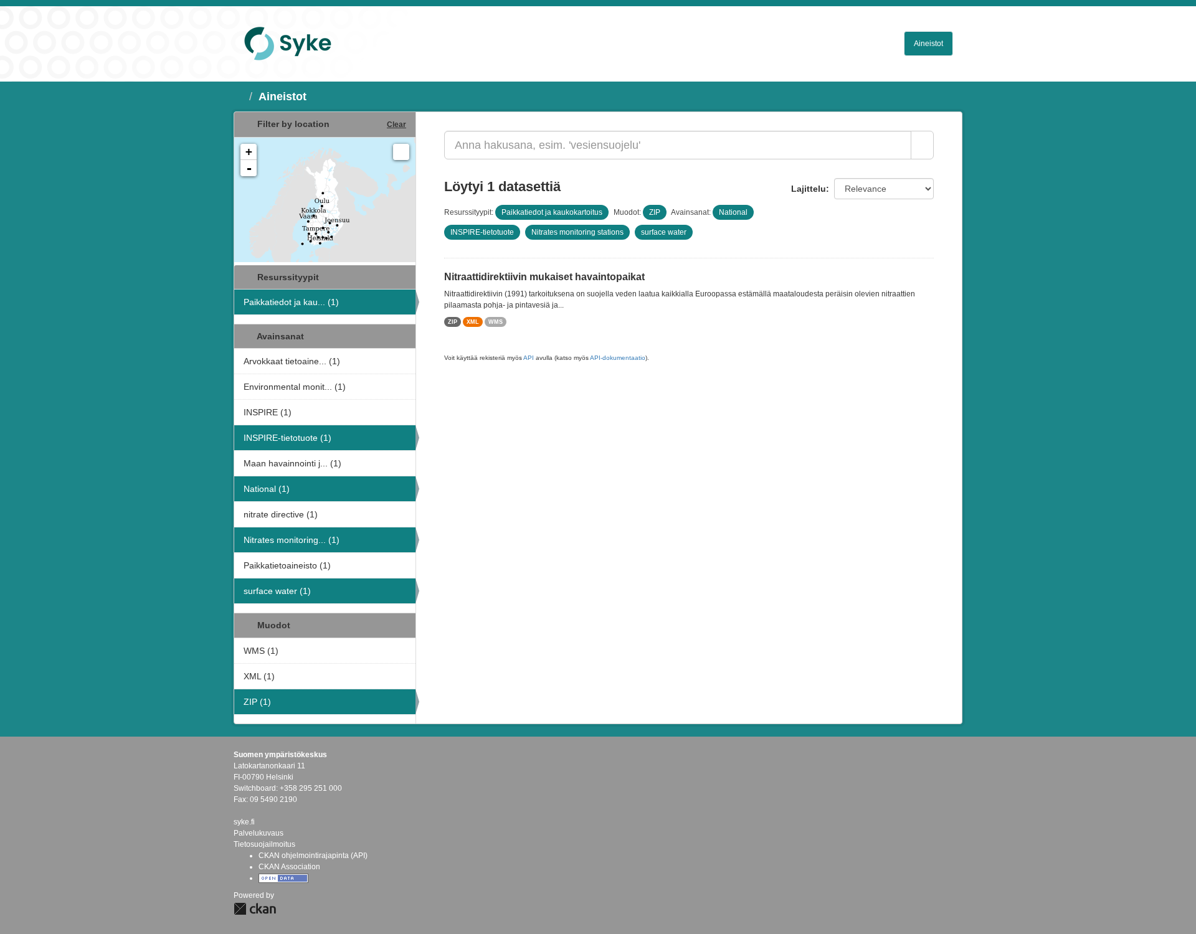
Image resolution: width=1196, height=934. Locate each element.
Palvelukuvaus (258, 833)
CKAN (255, 908)
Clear (396, 124)
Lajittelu (808, 189)
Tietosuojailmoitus (264, 844)
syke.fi (244, 822)
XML (473, 322)
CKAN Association (289, 866)
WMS (495, 322)
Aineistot (928, 43)
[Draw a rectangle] (401, 152)
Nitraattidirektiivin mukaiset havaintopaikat (544, 276)
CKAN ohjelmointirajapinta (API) (313, 855)
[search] (922, 145)
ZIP (452, 322)
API (528, 357)
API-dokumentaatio (617, 357)
